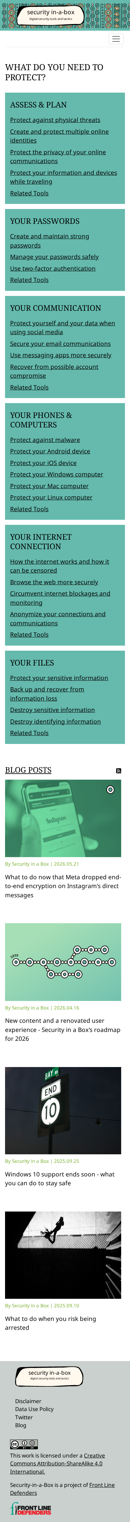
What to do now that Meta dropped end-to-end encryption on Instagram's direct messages (63, 886)
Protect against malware (45, 440)
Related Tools (29, 193)
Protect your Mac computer (49, 486)
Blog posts (28, 769)
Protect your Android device (50, 451)
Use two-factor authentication (53, 268)
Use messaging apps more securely (60, 355)
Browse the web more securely (54, 582)
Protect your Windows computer (56, 474)
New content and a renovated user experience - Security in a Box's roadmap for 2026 (63, 1029)
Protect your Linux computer (51, 497)
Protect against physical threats (55, 120)
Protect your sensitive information (59, 678)
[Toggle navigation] (116, 38)
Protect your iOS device (43, 463)
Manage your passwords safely (54, 257)
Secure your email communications (60, 344)
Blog (21, 1425)
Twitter (24, 1417)
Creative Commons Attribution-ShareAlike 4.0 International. (57, 1463)
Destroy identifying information (55, 721)
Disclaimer (28, 1401)
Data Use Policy (34, 1409)
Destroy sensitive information (52, 710)
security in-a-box (50, 12)
